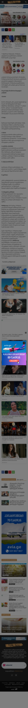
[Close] (24, 343)
